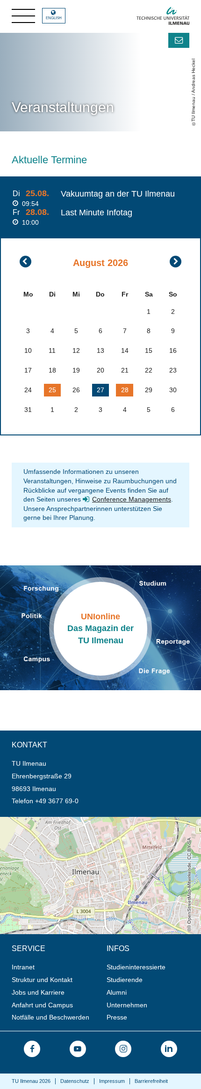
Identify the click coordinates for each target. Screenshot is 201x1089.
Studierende (125, 979)
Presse (117, 1017)
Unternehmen (127, 1005)
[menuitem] (56, 967)
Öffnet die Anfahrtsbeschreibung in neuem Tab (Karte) (80, 820)
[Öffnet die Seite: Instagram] (123, 1049)
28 (125, 390)
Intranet (23, 967)
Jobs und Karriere (38, 992)
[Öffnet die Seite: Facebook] (32, 1049)
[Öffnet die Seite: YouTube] (78, 1049)
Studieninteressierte (136, 967)
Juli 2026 (25, 261)
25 (52, 390)
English (54, 18)
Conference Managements (131, 499)
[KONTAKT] (178, 40)
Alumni (117, 992)
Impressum (112, 1081)
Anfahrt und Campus (42, 1005)
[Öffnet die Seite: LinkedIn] (169, 1049)
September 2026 (175, 261)
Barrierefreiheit (151, 1081)
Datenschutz (74, 1081)
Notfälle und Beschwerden (50, 1017)
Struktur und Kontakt (42, 979)
